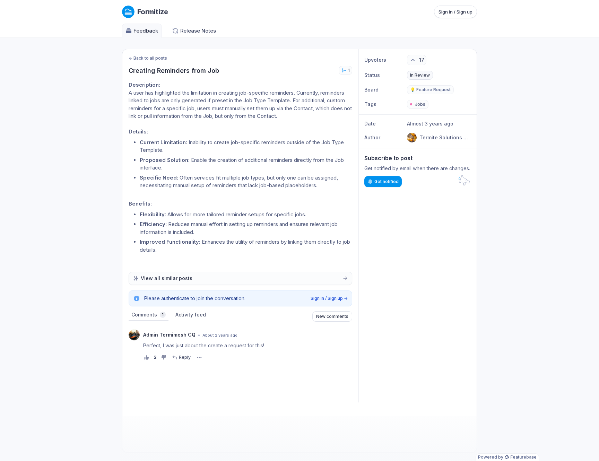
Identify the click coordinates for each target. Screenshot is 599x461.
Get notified (386, 181)
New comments (332, 316)
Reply (185, 357)
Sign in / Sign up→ (329, 298)
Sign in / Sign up (455, 12)
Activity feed (190, 315)
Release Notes (198, 30)
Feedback (145, 30)
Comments (147, 315)
